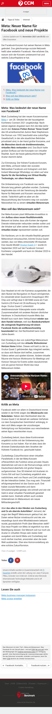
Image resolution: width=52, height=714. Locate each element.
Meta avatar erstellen (11, 598)
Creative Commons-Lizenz (26, 652)
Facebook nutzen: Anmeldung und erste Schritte (38, 666)
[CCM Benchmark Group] (26, 695)
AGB (13, 684)
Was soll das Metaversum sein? (21, 96)
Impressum (42, 684)
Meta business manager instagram (18, 595)
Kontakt (32, 684)
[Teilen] (11, 560)
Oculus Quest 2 (27, 245)
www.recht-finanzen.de (26, 702)
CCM (33, 649)
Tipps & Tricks (13, 20)
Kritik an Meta (12, 99)
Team (7, 684)
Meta (3, 119)
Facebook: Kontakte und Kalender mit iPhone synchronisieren (14, 666)
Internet (26, 20)
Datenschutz (22, 684)
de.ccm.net (40, 649)
